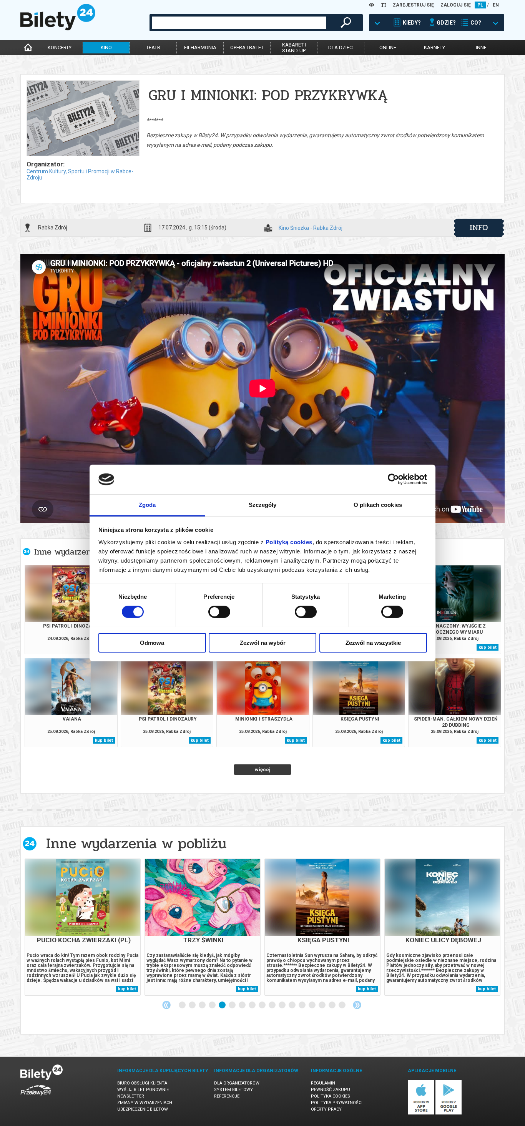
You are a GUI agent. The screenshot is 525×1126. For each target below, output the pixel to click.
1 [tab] (182, 1005)
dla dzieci (341, 47)
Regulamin (323, 1083)
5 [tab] (222, 1005)
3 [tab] (202, 1005)
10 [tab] (272, 1005)
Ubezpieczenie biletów (142, 1109)
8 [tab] (252, 1005)
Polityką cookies (289, 542)
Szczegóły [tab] (263, 505)
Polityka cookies (330, 1096)
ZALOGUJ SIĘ (455, 5)
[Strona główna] (57, 28)
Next (357, 1005)
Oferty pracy (326, 1109)
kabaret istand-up (294, 47)
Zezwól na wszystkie (373, 642)
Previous (166, 1005)
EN (496, 5)
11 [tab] (282, 1005)
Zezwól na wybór (263, 642)
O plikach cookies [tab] (378, 505)
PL (480, 5)
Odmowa (152, 642)
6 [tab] (232, 1005)
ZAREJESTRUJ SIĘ (413, 5)
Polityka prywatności (336, 1102)
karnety (434, 47)
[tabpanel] (83, 927)
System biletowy (233, 1089)
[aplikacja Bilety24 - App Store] (421, 1113)
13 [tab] (302, 1005)
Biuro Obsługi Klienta (142, 1083)
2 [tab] (192, 1005)
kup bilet (487, 647)
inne (481, 47)
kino (106, 47)
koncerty (59, 47)
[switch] (219, 612)
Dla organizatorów (236, 1083)
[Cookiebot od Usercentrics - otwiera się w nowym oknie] (393, 479)
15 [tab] (322, 1005)
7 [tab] (242, 1005)
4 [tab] (212, 1005)
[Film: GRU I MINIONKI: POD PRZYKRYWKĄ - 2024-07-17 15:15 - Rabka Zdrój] (83, 118)
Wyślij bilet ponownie (143, 1089)
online (387, 47)
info (479, 227)
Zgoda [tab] (147, 505)
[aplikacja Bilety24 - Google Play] (448, 1113)
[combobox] (239, 22)
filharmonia (200, 47)
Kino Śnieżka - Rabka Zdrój (310, 228)
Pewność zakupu (330, 1089)
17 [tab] (342, 1005)
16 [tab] (332, 1005)
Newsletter (130, 1096)
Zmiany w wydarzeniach (144, 1102)
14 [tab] (312, 1005)
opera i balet (247, 47)
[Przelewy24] (35, 1096)
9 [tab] (262, 1005)
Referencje (226, 1096)
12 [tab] (292, 1005)
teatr (153, 47)
